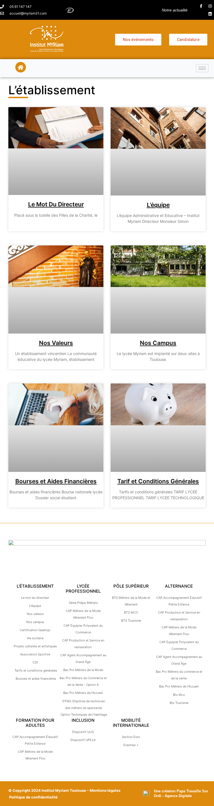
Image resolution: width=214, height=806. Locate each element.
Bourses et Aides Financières (56, 481)
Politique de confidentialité (33, 797)
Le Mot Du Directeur (56, 204)
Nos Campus (158, 342)
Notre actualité (175, 10)
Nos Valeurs (56, 342)
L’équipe (158, 204)
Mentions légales (105, 790)
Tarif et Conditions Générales (158, 481)
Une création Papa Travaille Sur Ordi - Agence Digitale (181, 793)
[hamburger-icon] (202, 68)
